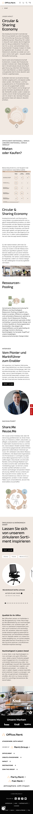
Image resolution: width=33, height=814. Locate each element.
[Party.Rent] (16, 777)
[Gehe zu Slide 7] (16, 603)
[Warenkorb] (23, 2)
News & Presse (20, 810)
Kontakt (5, 810)
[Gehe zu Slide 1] (5, 603)
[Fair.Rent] (17, 781)
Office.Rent (7, 753)
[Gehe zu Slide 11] (24, 603)
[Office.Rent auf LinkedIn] (16, 799)
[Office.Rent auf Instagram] (19, 799)
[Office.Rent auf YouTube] (25, 799)
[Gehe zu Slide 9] (20, 603)
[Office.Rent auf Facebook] (22, 799)
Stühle (6, 556)
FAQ (29, 810)
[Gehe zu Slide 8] (18, 603)
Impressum (8, 803)
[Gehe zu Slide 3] (9, 603)
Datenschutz (23, 803)
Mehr (5, 384)
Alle (5, 550)
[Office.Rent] (8, 3)
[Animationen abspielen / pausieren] (30, 712)
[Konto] (20, 2)
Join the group (8, 769)
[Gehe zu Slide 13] (27, 603)
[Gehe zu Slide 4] (11, 603)
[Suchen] (26, 2)
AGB (15, 803)
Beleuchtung (24, 556)
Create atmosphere (10, 757)
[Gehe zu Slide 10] (22, 603)
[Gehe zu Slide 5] (13, 603)
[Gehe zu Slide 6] (14, 603)
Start (6, 8)
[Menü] (30, 3)
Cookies (16, 806)
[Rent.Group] (20, 747)
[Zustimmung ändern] (3, 808)
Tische (14, 556)
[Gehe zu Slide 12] (25, 603)
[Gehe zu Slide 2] (7, 603)
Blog (12, 810)
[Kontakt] (31, 405)
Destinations (7, 765)
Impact (5, 761)
